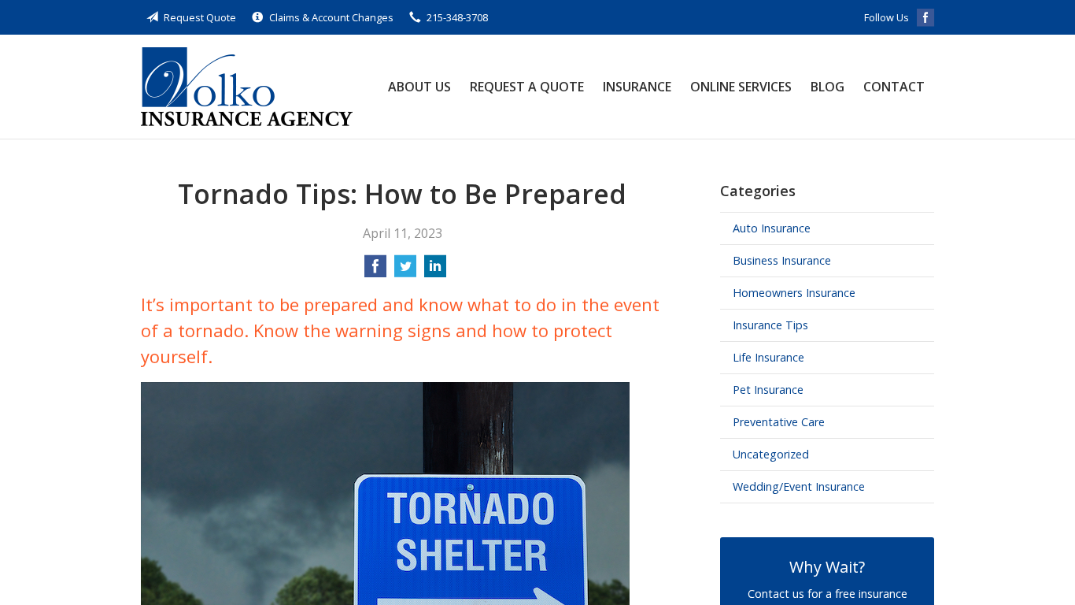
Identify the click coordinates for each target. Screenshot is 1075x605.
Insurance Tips (770, 324)
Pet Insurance (768, 389)
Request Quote (200, 17)
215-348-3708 (457, 17)
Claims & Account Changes (331, 17)
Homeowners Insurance (794, 292)
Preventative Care (779, 421)
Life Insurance (768, 357)
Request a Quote (527, 86)
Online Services (741, 86)
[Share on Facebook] (375, 271)
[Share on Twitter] (405, 271)
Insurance (637, 86)
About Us (419, 86)
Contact (894, 86)
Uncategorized (771, 454)
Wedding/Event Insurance (799, 486)
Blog (827, 86)
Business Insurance (782, 260)
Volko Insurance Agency (247, 86)
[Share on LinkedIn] (435, 271)
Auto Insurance (772, 228)
